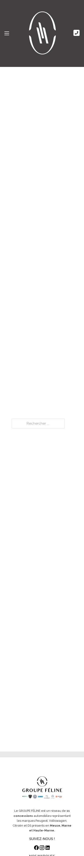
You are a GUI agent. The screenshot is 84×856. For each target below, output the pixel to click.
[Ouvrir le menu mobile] (6, 33)
